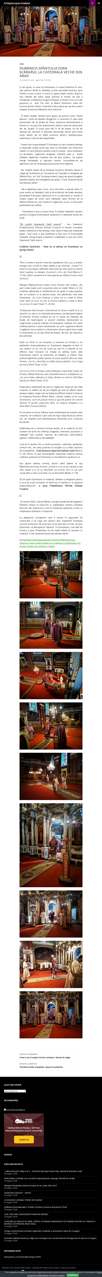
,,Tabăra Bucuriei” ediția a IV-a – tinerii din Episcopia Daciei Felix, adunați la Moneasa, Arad (43, 1171)
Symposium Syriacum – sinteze (17, 1192)
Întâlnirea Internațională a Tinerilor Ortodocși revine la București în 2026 (35, 1207)
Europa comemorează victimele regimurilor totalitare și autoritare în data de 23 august (42, 1231)
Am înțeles (72, 1275)
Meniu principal (99, 3)
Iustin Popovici (44, 80)
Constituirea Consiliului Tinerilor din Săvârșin (23, 1200)
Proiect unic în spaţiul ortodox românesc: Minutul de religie (45, 1056)
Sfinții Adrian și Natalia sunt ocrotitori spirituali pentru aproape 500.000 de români (39, 1178)
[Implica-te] (24, 1129)
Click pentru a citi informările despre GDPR (22, 1257)
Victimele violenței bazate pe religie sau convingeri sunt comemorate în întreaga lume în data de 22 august (50, 1238)
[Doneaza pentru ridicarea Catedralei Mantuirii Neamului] (14, 1109)
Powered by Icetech (68, 1268)
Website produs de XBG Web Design (16, 1268)
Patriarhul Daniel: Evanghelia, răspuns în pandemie (41, 1065)
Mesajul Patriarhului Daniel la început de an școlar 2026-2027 (30, 1185)
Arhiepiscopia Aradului (17, 3)
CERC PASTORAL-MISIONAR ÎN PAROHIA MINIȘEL (26, 1214)
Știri (22, 64)
